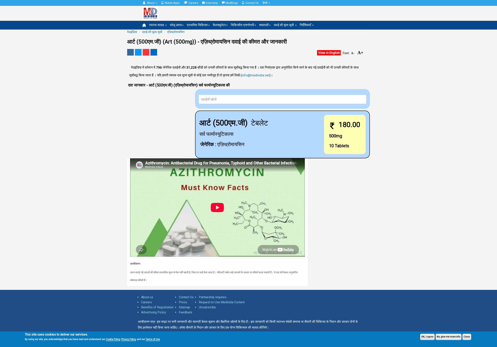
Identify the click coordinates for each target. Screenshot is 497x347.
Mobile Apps (172, 2)
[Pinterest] (146, 52)
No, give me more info (448, 336)
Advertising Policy (153, 312)
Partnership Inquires (212, 297)
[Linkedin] (153, 52)
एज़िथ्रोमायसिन (175, 32)
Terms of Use (153, 339)
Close (467, 336)
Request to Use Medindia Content (222, 302)
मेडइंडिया (132, 32)
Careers (193, 2)
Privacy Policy (128, 339)
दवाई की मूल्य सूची (284, 25)
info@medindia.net (255, 75)
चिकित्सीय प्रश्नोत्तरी (242, 25)
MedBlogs (232, 2)
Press (183, 302)
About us (147, 297)
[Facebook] (130, 52)
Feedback (185, 312)
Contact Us (252, 2)
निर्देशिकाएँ (306, 25)
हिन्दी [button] (265, 2)
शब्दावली (264, 25)
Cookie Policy (113, 339)
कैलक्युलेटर (219, 25)
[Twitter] (138, 52)
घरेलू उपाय (176, 25)
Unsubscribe (207, 307)
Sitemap (184, 307)
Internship (212, 2)
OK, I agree (427, 336)
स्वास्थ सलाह (157, 25)
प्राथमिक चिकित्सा (197, 25)
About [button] (150, 2)
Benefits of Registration (157, 307)
